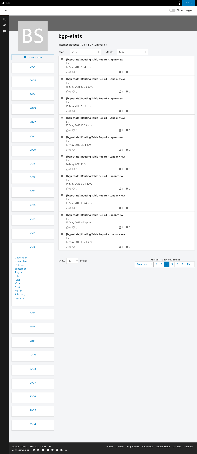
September (21, 268)
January (19, 298)
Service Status (163, 446)
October (19, 265)
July (17, 276)
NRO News (147, 446)
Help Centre (133, 446)
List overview (34, 57)
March (18, 290)
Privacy (109, 446)
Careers (177, 446)
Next (190, 264)
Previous (142, 264)
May (17, 283)
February (20, 294)
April (17, 287)
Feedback (188, 446)
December (21, 257)
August (19, 272)
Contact (120, 446)
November (21, 261)
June (17, 279)
